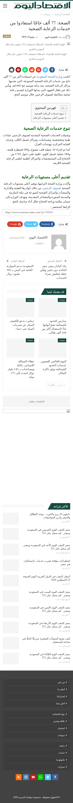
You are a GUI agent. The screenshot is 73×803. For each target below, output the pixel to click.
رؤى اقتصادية (59, 714)
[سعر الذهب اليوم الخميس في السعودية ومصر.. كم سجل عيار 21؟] (11, 534)
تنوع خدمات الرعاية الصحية (49, 113)
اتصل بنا (61, 689)
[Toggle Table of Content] (62, 108)
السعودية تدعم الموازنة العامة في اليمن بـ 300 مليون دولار (20, 270)
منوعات (7, 36)
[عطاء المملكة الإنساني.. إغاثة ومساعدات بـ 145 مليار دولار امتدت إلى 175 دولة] (20, 348)
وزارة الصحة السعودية (49, 76)
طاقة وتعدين (59, 721)
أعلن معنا (60, 703)
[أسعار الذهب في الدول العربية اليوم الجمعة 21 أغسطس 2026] (11, 581)
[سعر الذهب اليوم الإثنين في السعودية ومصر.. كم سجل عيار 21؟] (11, 612)
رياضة (62, 745)
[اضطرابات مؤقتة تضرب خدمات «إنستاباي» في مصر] (11, 565)
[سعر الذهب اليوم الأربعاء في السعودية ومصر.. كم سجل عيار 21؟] (11, 628)
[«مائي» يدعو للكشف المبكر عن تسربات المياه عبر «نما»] (20, 307)
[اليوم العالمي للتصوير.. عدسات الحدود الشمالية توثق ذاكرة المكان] (52, 348)
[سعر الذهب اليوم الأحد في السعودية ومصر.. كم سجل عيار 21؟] (11, 550)
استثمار (61, 728)
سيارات (61, 767)
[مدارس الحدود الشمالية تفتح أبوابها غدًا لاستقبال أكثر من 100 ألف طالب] (52, 307)
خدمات (61, 752)
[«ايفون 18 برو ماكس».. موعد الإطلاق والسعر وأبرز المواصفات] (11, 518)
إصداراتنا (61, 696)
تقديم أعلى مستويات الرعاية (48, 117)
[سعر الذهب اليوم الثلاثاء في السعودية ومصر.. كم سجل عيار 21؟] (11, 659)
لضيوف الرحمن (52, 188)
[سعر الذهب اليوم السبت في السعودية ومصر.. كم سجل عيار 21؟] (11, 596)
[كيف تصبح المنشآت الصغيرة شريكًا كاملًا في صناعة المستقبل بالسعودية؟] (11, 643)
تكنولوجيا (60, 760)
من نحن (61, 682)
